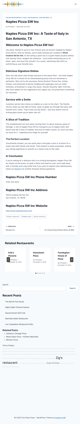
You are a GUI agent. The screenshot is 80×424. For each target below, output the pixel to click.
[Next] (71, 259)
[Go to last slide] (8, 259)
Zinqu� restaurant (19, 351)
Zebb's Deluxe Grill (34, 354)
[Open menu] (76, 4)
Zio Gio (20, 354)
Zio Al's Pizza (43, 354)
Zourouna (4, 354)
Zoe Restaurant (15, 366)
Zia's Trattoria (58, 348)
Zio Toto (33, 351)
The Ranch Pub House (14, 302)
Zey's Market (60, 354)
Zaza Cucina (55, 351)
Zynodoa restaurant (50, 358)
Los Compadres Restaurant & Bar (19, 324)
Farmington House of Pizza (63, 255)
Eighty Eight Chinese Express (17, 307)
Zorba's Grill (68, 363)
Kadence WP (60, 418)
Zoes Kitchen (53, 363)
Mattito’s (18, 169)
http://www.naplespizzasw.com (19, 211)
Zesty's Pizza (67, 354)
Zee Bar (44, 348)
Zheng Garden (6, 348)
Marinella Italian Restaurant (16, 319)
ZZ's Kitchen (34, 358)
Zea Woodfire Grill (23, 363)
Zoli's (39, 358)
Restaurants (33, 17)
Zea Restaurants (51, 354)
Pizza (25, 17)
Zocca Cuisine (66, 348)
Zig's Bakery (33, 348)
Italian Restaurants (14, 17)
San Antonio (44, 17)
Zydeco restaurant (41, 363)
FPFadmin (11, 26)
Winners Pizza (12, 340)
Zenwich (62, 363)
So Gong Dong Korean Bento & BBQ (59, 228)
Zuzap (42, 358)
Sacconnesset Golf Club (15, 313)
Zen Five (39, 348)
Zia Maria (17, 358)
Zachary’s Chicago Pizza (16, 333)
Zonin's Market (32, 363)
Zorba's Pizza (39, 351)
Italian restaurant (13, 216)
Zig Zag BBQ (25, 348)
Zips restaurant (47, 351)
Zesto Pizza (10, 351)
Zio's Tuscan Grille (10, 358)
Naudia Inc (11, 228)
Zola (29, 358)
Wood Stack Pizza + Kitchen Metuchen (22, 337)
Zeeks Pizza (24, 358)
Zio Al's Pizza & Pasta (16, 348)
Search (5, 285)
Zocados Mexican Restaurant (66, 351)
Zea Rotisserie (50, 348)
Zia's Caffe (27, 351)
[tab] (35, 273)
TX (51, 17)
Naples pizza (26, 216)
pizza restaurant (40, 216)
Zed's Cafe (26, 354)
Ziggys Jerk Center (13, 354)
